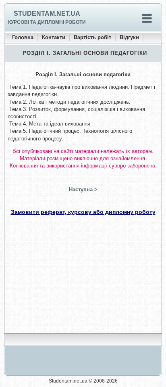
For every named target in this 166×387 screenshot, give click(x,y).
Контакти (53, 37)
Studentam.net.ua (47, 13)
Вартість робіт (92, 37)
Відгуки (129, 37)
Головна (22, 37)
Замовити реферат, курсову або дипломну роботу (83, 212)
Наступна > (83, 189)
